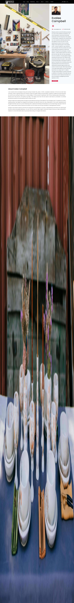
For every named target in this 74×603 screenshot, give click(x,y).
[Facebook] (64, 2)
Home (24, 1)
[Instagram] (66, 2)
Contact (52, 1)
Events (37, 1)
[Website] (53, 26)
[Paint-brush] (62, 2)
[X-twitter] (67, 2)
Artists (28, 1)
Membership (32, 1)
